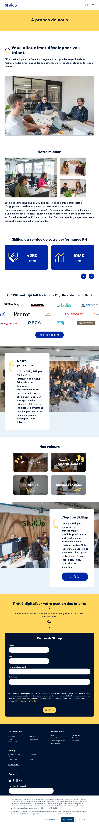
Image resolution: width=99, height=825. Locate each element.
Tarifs (31, 757)
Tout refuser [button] (81, 819)
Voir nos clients (49, 335)
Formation (11, 736)
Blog (52, 735)
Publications (76, 735)
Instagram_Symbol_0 (17, 780)
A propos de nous (14, 754)
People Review (33, 739)
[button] (83, 276)
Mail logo (20, 780)
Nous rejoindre (75, 577)
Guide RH (75, 738)
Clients (10, 757)
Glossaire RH (55, 743)
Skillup (12, 750)
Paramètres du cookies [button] (52, 819)
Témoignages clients (58, 741)
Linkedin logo (9, 780)
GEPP (10, 739)
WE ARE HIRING (13, 765)
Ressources (57, 731)
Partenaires (32, 754)
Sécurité (31, 760)
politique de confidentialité (24, 701)
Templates (54, 738)
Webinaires (75, 741)
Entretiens (32, 736)
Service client (12, 760)
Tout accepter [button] (67, 819)
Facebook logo (13, 780)
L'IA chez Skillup (13, 742)
